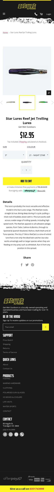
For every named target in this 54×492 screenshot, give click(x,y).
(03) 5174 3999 (9, 429)
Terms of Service (10, 352)
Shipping (23, 141)
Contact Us (7, 368)
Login (48, 14)
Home (5, 32)
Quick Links (9, 359)
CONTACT (7, 411)
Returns (6, 348)
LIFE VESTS (7, 401)
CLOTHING (7, 388)
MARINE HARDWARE (11, 383)
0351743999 (37, 488)
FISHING (6, 378)
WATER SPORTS (9, 406)
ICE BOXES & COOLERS (12, 397)
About (5, 364)
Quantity (26, 161)
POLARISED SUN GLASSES (14, 392)
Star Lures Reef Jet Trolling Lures (23, 32)
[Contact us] (22, 434)
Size (5, 147)
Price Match (8, 340)
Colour (31, 147)
